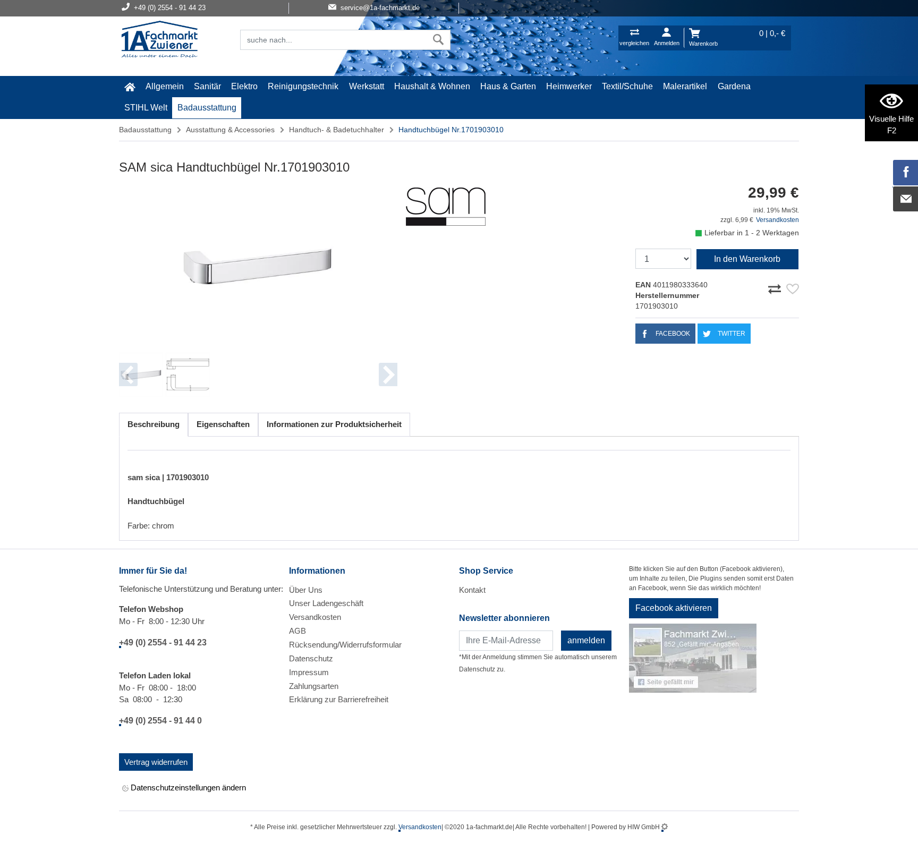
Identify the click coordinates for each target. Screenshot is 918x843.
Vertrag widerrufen (156, 762)
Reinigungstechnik (303, 86)
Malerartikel (685, 86)
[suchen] (438, 40)
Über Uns (305, 589)
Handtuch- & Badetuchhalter (336, 129)
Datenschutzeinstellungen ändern (187, 787)
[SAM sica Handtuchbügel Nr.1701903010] (258, 266)
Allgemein (165, 86)
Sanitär (207, 86)
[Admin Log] (664, 827)
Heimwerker (569, 86)
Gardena (734, 86)
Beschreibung (154, 424)
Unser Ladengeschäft (326, 603)
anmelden (586, 640)
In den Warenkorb (747, 258)
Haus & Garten (508, 86)
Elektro (244, 86)
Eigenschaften (223, 424)
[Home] (159, 40)
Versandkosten (777, 220)
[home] (129, 86)
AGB (297, 630)
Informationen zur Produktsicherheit (334, 424)
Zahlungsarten (313, 686)
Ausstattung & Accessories (230, 129)
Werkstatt (366, 86)
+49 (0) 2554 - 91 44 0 (160, 720)
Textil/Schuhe (627, 86)
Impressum (309, 672)
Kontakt (472, 589)
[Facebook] (906, 172)
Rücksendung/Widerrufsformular (345, 644)
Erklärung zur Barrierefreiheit (338, 699)
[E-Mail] (906, 199)
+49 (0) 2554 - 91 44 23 (163, 642)
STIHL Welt (145, 107)
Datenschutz (311, 658)
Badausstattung (206, 107)
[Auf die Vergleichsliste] (776, 287)
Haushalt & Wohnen (432, 86)
